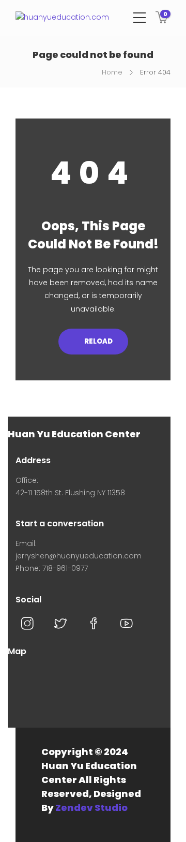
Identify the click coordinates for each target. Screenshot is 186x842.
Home (112, 72)
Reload (98, 341)
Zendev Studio (91, 807)
